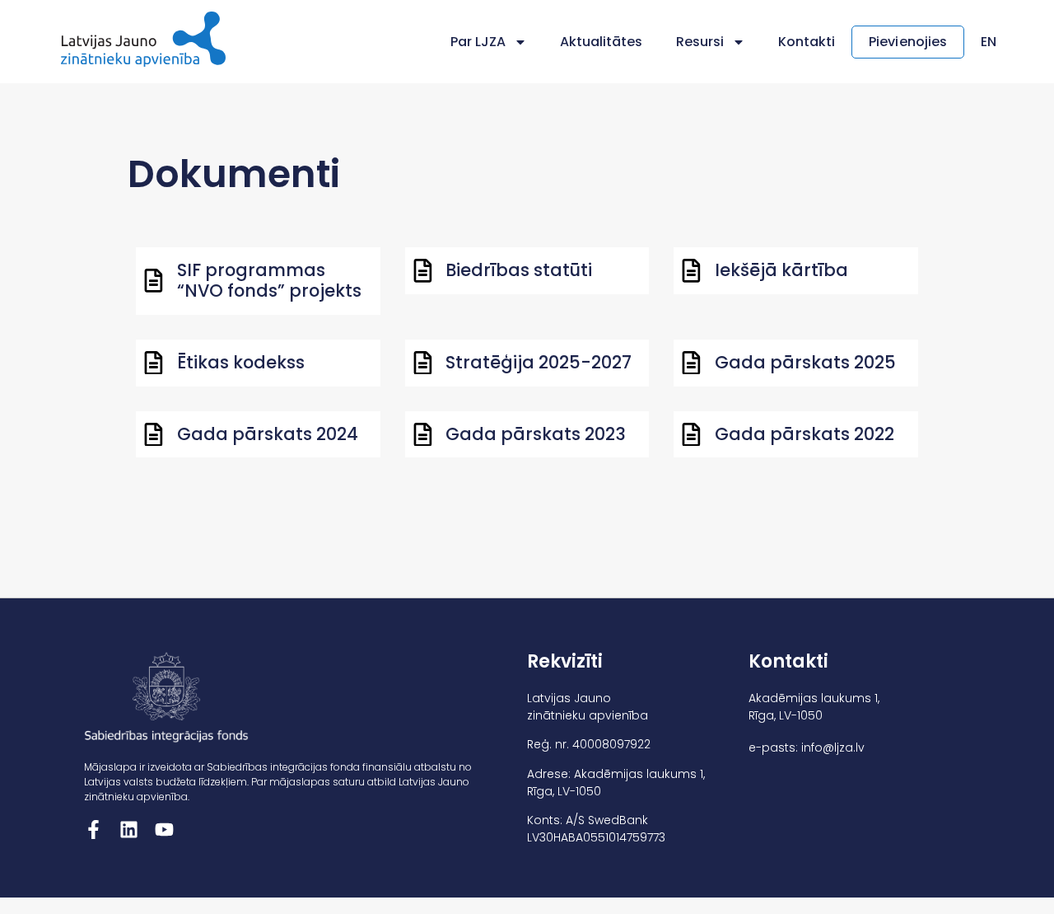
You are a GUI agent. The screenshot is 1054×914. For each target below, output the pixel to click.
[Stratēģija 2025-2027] (423, 363)
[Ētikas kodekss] (154, 363)
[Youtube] (164, 829)
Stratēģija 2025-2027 (538, 362)
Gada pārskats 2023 (535, 434)
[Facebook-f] (93, 829)
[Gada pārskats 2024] (154, 435)
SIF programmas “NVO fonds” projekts (269, 280)
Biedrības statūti (518, 270)
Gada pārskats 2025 (805, 362)
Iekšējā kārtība (781, 270)
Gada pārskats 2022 (804, 434)
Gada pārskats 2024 (267, 434)
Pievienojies (908, 41)
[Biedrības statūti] (423, 271)
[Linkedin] (128, 829)
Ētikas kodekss (241, 362)
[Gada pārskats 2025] (691, 363)
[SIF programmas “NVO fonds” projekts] (154, 281)
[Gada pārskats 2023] (423, 435)
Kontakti (806, 41)
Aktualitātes (601, 41)
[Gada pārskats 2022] (691, 435)
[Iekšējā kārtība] (691, 271)
